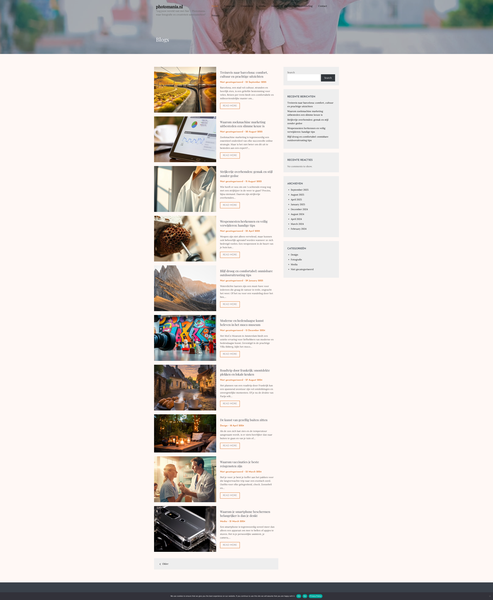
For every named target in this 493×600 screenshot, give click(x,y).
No (305, 596)
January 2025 (298, 204)
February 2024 (298, 228)
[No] (490, 596)
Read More (230, 106)
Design (275, 5)
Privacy (216, 15)
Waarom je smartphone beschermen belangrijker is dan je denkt (245, 514)
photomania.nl (169, 6)
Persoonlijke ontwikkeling (298, 5)
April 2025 (296, 199)
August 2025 (297, 194)
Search (291, 72)
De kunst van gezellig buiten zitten (243, 420)
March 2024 (297, 223)
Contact (322, 5)
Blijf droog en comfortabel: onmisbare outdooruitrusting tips (246, 273)
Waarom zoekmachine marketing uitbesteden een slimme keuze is (243, 124)
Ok (299, 596)
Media (262, 5)
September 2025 (300, 189)
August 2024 (297, 214)
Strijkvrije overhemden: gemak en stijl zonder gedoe (246, 174)
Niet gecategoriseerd (231, 82)
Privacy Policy (315, 596)
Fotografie (229, 5)
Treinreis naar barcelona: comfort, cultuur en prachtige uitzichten (244, 74)
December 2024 (299, 209)
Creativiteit (247, 5)
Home (215, 5)
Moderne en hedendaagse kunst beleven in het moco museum (242, 322)
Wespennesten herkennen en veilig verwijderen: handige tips (244, 223)
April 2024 (296, 219)
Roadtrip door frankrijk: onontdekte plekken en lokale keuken (245, 372)
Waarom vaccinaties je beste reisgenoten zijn (239, 464)
